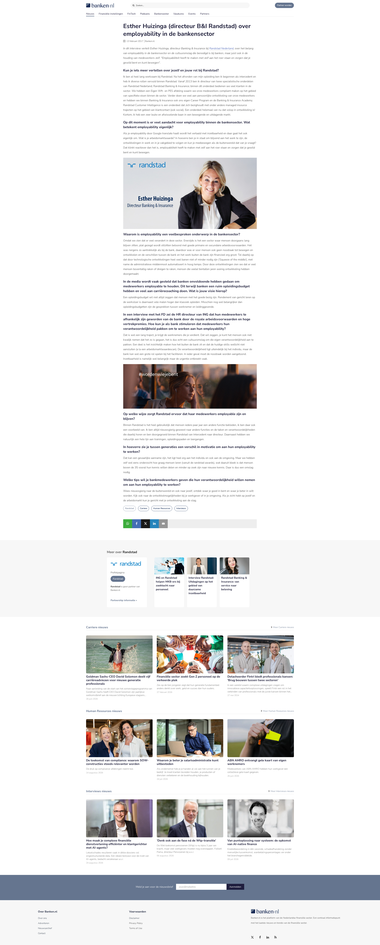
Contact (41, 933)
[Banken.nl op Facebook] (260, 937)
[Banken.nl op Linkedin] (268, 937)
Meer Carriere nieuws (283, 627)
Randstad (129, 508)
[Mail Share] (163, 523)
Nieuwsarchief (45, 928)
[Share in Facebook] (136, 523)
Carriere (143, 508)
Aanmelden (235, 886)
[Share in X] (145, 523)
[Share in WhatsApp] (127, 523)
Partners (204, 13)
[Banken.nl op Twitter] (252, 937)
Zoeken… (139, 5)
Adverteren (43, 923)
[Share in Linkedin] (154, 523)
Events (192, 13)
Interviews (181, 508)
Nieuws (90, 13)
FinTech (131, 13)
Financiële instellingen (111, 13)
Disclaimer (134, 918)
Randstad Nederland (221, 48)
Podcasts (145, 13)
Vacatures (178, 13)
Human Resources (161, 508)
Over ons (42, 918)
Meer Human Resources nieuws (278, 710)
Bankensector (161, 13)
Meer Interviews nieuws (282, 791)
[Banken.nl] (92, 3)
